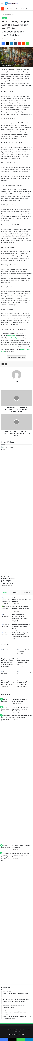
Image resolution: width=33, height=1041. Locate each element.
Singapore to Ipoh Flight (17, 357)
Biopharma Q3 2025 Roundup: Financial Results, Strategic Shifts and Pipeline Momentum (7, 662)
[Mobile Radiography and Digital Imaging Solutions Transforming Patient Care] (6, 635)
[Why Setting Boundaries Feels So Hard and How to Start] (6, 609)
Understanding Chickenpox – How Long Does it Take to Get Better (21, 855)
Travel (12, 14)
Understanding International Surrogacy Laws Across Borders (21, 626)
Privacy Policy (20, 1034)
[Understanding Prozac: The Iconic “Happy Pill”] (6, 702)
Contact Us (12, 1034)
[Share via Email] (3, 364)
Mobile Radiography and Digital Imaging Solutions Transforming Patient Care (20, 634)
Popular (15, 592)
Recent (5, 592)
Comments (27, 592)
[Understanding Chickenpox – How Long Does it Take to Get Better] (6, 916)
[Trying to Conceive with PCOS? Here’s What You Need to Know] (6, 600)
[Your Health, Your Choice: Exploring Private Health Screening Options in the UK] (6, 709)
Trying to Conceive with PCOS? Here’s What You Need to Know (21, 599)
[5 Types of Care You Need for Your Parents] (6, 848)
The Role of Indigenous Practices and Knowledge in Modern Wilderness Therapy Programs (8, 580)
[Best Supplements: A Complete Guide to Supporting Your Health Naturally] (6, 617)
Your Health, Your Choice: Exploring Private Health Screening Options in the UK (21, 709)
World (8, 14)
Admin (16, 381)
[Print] (6, 364)
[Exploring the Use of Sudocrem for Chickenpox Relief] (6, 779)
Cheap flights (11, 335)
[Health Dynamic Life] (11, 3)
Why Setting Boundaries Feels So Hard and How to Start (20, 608)
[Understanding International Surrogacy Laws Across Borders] (6, 627)
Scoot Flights (15, 338)
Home (4, 14)
